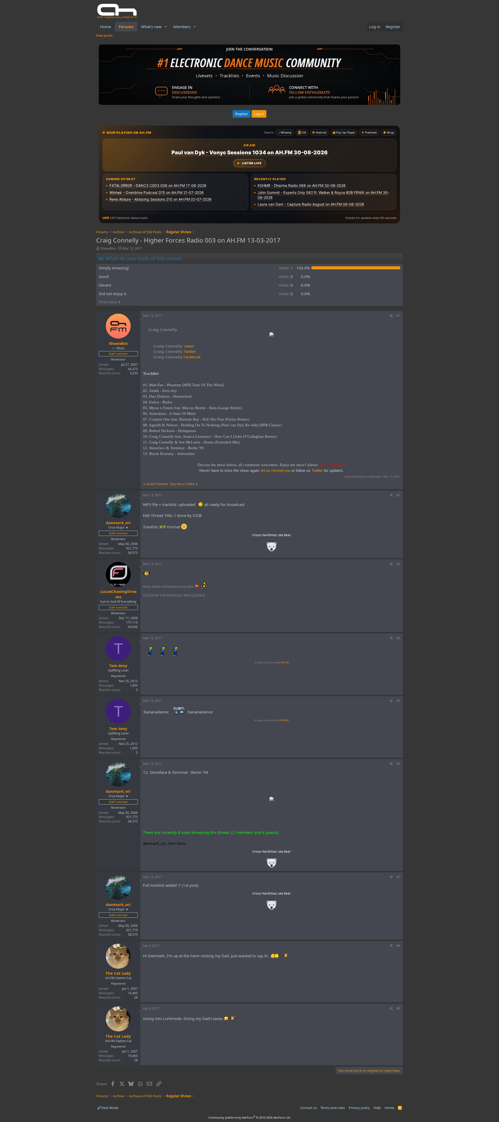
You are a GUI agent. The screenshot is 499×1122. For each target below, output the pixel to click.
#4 (398, 638)
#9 (398, 1008)
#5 (398, 701)
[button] (165, 26)
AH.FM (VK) (283, 662)
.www (173, 345)
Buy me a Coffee (182, 484)
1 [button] (286, 267)
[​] (271, 335)
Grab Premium (158, 484)
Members (182, 26)
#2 (398, 495)
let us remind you (275, 470)
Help (377, 1107)
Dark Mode (110, 1107)
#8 (398, 945)
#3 (398, 564)
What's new (151, 26)
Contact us (308, 1107)
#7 (398, 877)
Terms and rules (332, 1107)
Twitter (174, 351)
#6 (398, 764)
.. (271, 548)
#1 (398, 315)
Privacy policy (359, 1107)
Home (105, 26)
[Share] (391, 316)
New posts (104, 35)
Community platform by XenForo (249, 1117)
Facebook (177, 356)
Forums (126, 26)
